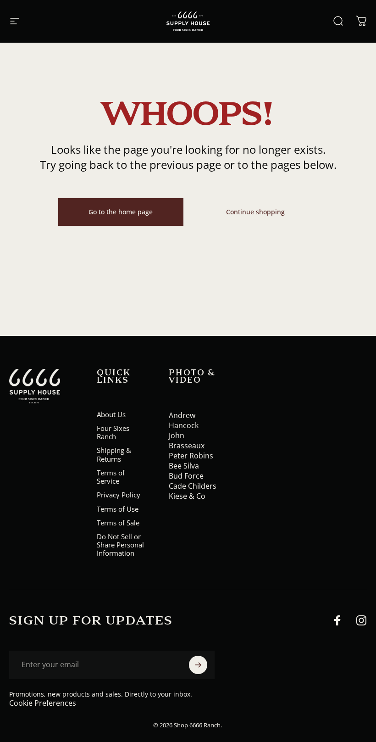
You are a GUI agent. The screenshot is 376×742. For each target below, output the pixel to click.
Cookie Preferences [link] (42, 703)
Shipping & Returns (114, 454)
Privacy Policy (118, 495)
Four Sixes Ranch (113, 432)
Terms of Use (117, 509)
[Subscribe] (198, 665)
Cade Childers (192, 486)
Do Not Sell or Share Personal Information (120, 545)
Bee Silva (184, 466)
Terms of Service (111, 477)
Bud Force (186, 476)
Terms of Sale (118, 523)
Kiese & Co (187, 496)
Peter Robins (191, 456)
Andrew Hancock (184, 420)
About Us (111, 414)
